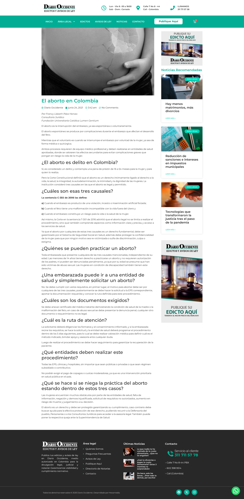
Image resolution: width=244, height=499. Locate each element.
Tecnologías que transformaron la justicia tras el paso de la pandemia (180, 217)
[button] (236, 491)
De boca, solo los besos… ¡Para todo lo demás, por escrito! (146, 475)
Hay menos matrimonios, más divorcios (179, 107)
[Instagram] (194, 492)
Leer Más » (170, 118)
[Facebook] (179, 492)
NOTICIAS (121, 21)
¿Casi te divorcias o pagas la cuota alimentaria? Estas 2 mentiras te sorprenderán (147, 464)
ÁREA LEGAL (65, 21)
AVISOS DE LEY (103, 21)
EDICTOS (85, 21)
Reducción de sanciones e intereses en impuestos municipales (181, 161)
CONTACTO (138, 21)
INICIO (49, 21)
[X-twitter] (186, 492)
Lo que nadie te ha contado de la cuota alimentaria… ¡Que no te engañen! (147, 452)
